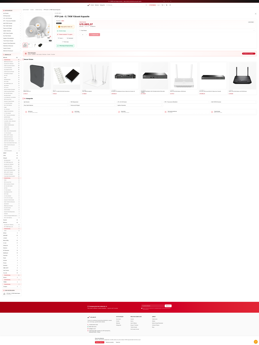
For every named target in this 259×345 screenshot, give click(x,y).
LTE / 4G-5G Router (7, 18)
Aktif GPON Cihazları (7, 23)
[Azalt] (79, 34)
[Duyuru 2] (166, 1)
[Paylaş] (255, 14)
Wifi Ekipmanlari (6, 15)
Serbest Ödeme (155, 325)
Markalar (97, 5)
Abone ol (168, 305)
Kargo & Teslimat (134, 325)
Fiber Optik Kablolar (7, 25)
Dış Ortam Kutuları (7, 35)
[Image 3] (35, 45)
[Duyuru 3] (168, 1)
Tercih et (118, 342)
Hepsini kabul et (99, 342)
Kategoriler (102, 5)
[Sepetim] (166, 5)
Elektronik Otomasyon (8, 50)
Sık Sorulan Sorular (135, 329)
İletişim (153, 321)
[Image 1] (25, 45)
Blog (153, 327)
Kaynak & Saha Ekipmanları (9, 43)
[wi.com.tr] (88, 5)
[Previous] (25, 27)
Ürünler (92, 5)
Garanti (132, 319)
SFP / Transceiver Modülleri (9, 20)
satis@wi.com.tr (92, 328)
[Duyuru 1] (164, 1)
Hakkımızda (154, 319)
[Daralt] (20, 57)
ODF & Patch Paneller (8, 33)
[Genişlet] (20, 13)
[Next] (50, 27)
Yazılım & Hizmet (6, 48)
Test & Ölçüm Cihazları (8, 40)
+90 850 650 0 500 (93, 324)
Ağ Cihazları (6, 13)
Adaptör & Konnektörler (8, 38)
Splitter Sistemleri (7, 30)
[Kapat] (171, 1)
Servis (132, 321)
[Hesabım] (170, 5)
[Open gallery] (38, 27)
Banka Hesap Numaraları (157, 323)
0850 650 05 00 (92, 326)
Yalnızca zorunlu (110, 342)
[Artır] (86, 34)
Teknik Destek (134, 327)
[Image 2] (30, 45)
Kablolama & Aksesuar (8, 45)
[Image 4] (40, 45)
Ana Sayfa (118, 319)
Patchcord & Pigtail (7, 28)
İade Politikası (134, 323)
